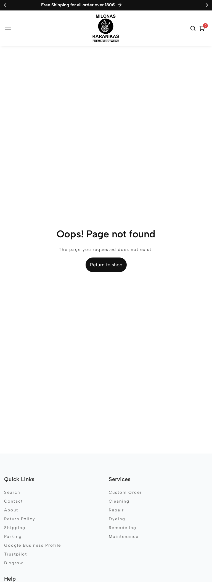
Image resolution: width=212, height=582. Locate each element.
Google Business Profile (32, 545)
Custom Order (125, 492)
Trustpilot (15, 554)
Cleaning (119, 501)
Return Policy (19, 518)
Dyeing (117, 518)
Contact (13, 501)
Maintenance (124, 536)
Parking (13, 536)
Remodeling (122, 527)
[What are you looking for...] (194, 28)
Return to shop (106, 264)
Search (12, 492)
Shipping (14, 527)
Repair (116, 510)
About (11, 510)
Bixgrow (13, 562)
